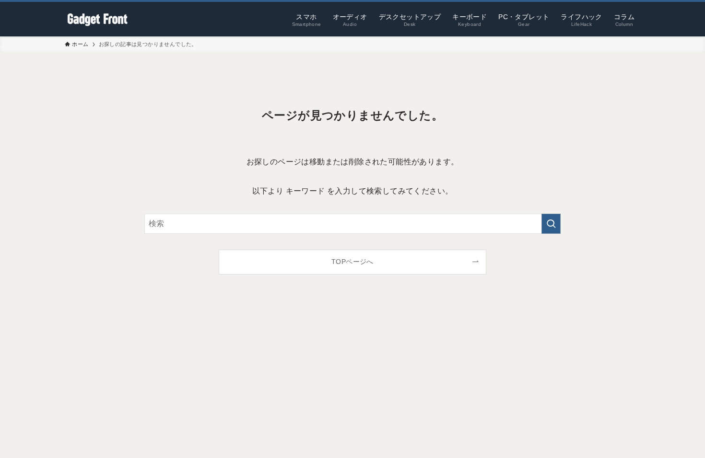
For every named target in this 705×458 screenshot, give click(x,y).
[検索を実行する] (551, 224)
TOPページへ (352, 261)
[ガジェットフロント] (97, 19)
